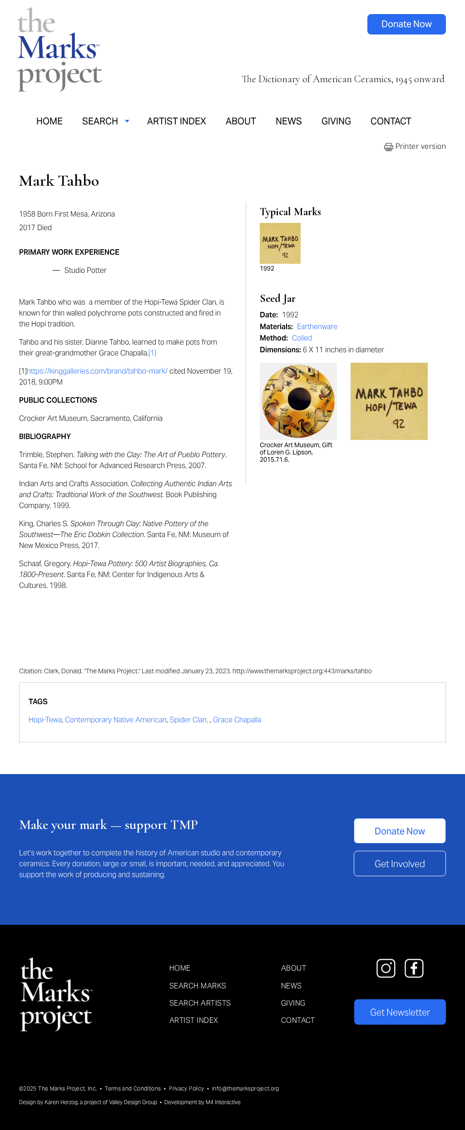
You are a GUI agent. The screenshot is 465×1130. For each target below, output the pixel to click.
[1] (152, 353)
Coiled (302, 338)
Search (100, 121)
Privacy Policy (186, 1088)
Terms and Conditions (133, 1088)
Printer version (419, 146)
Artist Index (176, 121)
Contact (391, 121)
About (241, 121)
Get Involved (400, 864)
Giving (336, 121)
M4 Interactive (223, 1102)
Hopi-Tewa (45, 720)
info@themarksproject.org (245, 1088)
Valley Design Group (133, 1102)
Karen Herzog (61, 1102)
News (289, 121)
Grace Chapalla (237, 720)
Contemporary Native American (116, 720)
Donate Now (406, 24)
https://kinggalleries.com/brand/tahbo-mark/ (97, 371)
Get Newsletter (400, 1012)
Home (49, 121)
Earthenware (317, 326)
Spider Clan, (190, 720)
